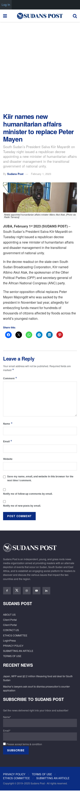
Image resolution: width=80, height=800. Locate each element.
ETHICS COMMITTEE (15, 635)
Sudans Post (15, 174)
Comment (10, 378)
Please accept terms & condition (24, 744)
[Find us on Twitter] (17, 590)
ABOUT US (9, 614)
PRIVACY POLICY (13, 645)
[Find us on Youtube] (36, 590)
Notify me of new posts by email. (22, 505)
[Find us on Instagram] (27, 590)
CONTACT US (11, 630)
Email (7, 441)
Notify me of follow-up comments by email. (28, 493)
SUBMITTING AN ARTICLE (18, 650)
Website (8, 459)
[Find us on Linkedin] (46, 590)
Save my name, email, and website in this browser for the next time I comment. (40, 478)
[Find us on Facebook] (7, 590)
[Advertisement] (40, 66)
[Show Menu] (5, 15)
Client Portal (10, 619)
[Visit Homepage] (40, 16)
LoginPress (9, 640)
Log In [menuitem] (6, 4)
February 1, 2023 (41, 174)
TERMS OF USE (12, 656)
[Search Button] (75, 15)
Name (8, 423)
